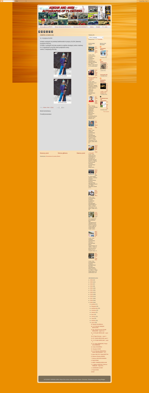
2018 (91, 296)
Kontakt (98, 27)
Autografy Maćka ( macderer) (103, 81)
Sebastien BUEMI (96, 171)
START (93, 371)
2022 (91, 288)
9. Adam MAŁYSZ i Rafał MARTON (99, 354)
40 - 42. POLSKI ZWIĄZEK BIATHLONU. (97, 327)
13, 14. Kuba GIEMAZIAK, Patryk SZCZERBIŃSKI (99, 344)
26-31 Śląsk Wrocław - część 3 (98, 336)
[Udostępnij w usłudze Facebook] (62, 107)
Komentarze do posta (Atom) (53, 156)
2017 (91, 298)
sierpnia (93, 312)
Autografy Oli (103, 74)
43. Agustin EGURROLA (97, 324)
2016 (91, 300)
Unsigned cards (96, 213)
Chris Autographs (103, 62)
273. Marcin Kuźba (107, 105)
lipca (92, 314)
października (94, 308)
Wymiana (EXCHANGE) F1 (80, 27)
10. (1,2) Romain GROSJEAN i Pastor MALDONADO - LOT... (99, 351)
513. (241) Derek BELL (96, 193)
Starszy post (81, 153)
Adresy (92, 27)
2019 (91, 294)
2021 (91, 290)
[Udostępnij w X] (60, 107)
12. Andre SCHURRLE (96, 347)
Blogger (103, 379)
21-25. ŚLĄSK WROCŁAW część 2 (99, 338)
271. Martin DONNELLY (96, 50)
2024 (91, 284)
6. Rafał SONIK (95, 360)
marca (93, 322)
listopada (93, 306)
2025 (91, 282)
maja (92, 318)
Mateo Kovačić (107, 53)
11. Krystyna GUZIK (96, 349)
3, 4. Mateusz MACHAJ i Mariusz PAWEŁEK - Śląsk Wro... (99, 365)
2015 (91, 302)
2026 (91, 280)
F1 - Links (104, 27)
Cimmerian (84, 379)
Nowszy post (44, 153)
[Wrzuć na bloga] (59, 107)
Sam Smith (107, 66)
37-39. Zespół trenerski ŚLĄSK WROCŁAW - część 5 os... (98, 330)
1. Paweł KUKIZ (95, 369)
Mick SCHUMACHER (96, 234)
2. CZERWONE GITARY (97, 367)
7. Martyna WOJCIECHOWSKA (98, 358)
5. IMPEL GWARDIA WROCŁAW (99, 362)
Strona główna (62, 153)
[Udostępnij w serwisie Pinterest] (63, 107)
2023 (91, 286)
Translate (100, 39)
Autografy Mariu (103, 49)
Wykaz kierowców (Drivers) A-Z (63, 27)
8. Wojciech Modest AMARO (98, 356)
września (93, 310)
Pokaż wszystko (106, 111)
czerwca (93, 316)
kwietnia (93, 320)
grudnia (93, 304)
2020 (91, 292)
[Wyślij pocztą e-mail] (57, 107)
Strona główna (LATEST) (46, 27)
